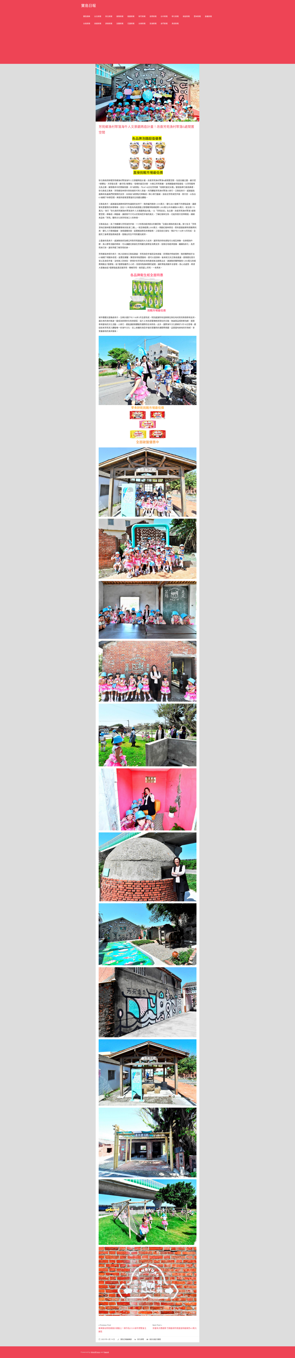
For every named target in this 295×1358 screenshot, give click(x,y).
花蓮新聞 (130, 23)
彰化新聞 (175, 16)
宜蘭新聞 (119, 23)
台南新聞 (86, 23)
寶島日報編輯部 (126, 1339)
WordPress (95, 1352)
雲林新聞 (197, 16)
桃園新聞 (130, 16)
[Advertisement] (147, 46)
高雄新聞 (97, 23)
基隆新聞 (119, 16)
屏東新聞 (108, 23)
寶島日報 (88, 5)
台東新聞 (142, 23)
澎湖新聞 (153, 23)
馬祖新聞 (175, 23)
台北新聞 (97, 16)
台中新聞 (164, 16)
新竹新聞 (142, 16)
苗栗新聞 (153, 16)
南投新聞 (186, 16)
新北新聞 (108, 16)
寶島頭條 (86, 16)
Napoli (106, 1352)
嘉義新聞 (208, 16)
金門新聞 (164, 23)
